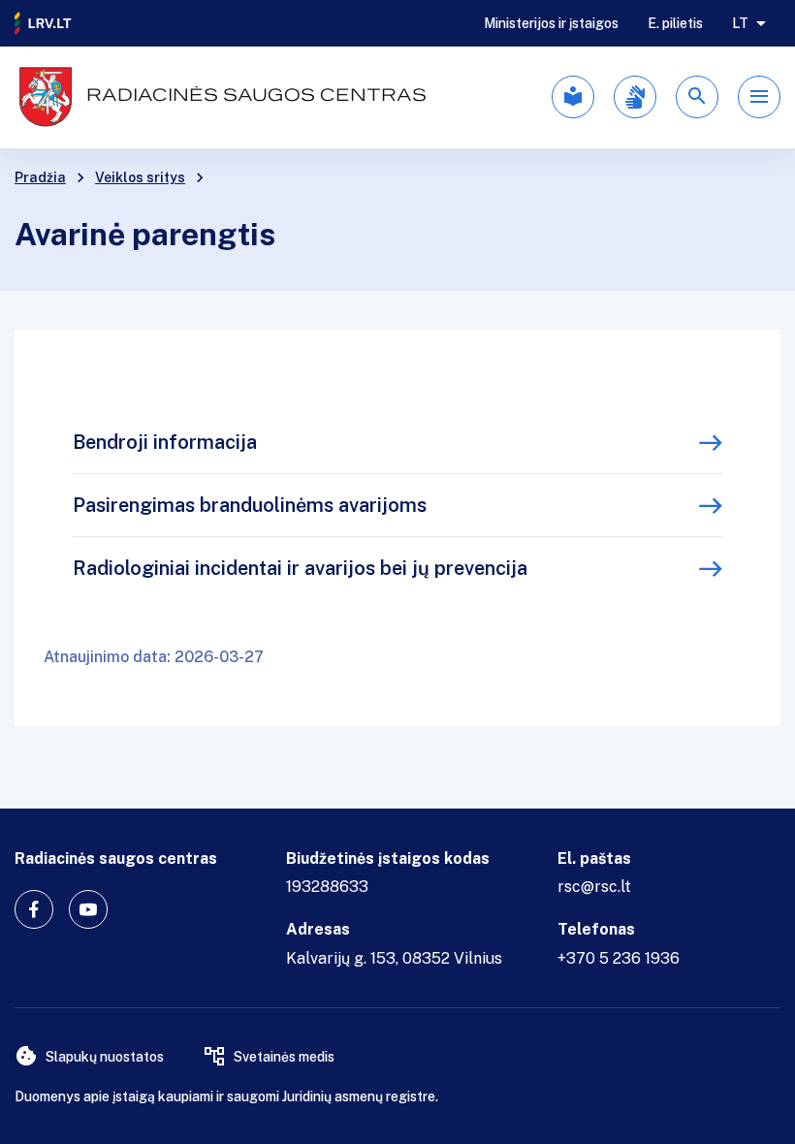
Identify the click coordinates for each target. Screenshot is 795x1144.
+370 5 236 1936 (618, 958)
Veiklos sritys (140, 177)
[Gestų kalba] (635, 97)
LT (740, 23)
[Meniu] (759, 97)
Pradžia (40, 177)
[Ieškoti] (697, 97)
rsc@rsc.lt (594, 886)
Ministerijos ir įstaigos (551, 23)
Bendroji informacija (165, 442)
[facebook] (34, 909)
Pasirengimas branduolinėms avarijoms (250, 505)
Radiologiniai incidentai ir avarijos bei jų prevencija (300, 568)
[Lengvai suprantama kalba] (573, 97)
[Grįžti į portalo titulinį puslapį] (44, 23)
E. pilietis (675, 23)
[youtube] (88, 909)
